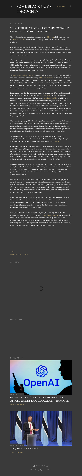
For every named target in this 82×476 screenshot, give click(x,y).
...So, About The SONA (24, 448)
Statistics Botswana (46, 78)
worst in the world (49, 98)
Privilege (25, 254)
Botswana (18, 254)
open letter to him (19, 40)
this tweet (50, 37)
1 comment (19, 452)
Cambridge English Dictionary (23, 75)
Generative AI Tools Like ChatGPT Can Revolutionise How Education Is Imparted (39, 399)
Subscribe (60, 6)
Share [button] (12, 251)
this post (56, 141)
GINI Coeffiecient (45, 95)
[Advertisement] (41, 337)
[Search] (70, 6)
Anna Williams (46, 470)
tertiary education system (49, 215)
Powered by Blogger (42, 466)
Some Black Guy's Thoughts (34, 9)
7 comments (19, 404)
